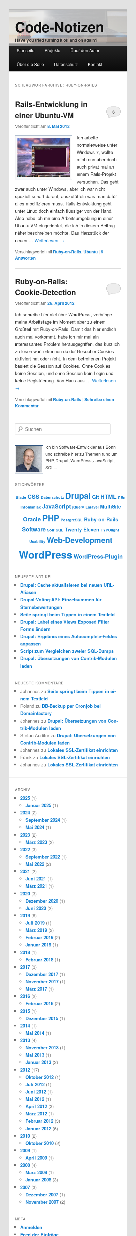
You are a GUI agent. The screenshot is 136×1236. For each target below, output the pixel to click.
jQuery (78, 507)
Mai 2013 (34, 1054)
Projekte (52, 50)
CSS (33, 497)
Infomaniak (31, 507)
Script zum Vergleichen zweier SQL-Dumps (67, 651)
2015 (25, 1011)
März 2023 (36, 842)
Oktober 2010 (39, 1143)
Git (95, 496)
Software (34, 529)
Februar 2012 (39, 1120)
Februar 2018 (39, 959)
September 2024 (42, 819)
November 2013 (42, 1047)
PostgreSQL (72, 519)
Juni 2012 (35, 1091)
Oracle (32, 519)
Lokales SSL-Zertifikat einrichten (82, 750)
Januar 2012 (38, 1128)
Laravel (92, 507)
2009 (25, 1150)
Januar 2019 (38, 944)
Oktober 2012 (39, 1077)
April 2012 (36, 1106)
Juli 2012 (35, 1084)
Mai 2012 (34, 1099)
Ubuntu (90, 252)
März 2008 (36, 1172)
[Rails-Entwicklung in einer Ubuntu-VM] (43, 157)
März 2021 (36, 886)
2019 (25, 915)
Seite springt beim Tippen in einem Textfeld (67, 614)
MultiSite (110, 506)
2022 (25, 849)
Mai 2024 (34, 827)
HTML (108, 497)
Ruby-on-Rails (67, 252)
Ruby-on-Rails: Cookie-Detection (45, 287)
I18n (122, 497)
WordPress (45, 554)
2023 (25, 834)
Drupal (78, 495)
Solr (50, 529)
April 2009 (36, 1157)
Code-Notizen (59, 26)
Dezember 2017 (41, 974)
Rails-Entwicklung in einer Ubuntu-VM (51, 109)
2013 (25, 1040)
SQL (59, 529)
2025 (25, 798)
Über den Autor (84, 50)
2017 (25, 966)
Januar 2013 (38, 1062)
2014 (25, 1025)
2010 (25, 1135)
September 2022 (42, 856)
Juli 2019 (35, 922)
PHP (50, 518)
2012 (25, 1069)
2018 (25, 952)
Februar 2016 (39, 1003)
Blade (21, 497)
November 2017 (42, 981)
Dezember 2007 (41, 1194)
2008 (25, 1165)
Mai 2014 (34, 1033)
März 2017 (36, 988)
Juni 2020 (35, 908)
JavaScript (56, 506)
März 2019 (36, 930)
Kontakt (95, 64)
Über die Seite (30, 64)
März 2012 (36, 1113)
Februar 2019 (39, 937)
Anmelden (31, 1227)
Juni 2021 (35, 878)
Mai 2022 (34, 864)
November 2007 (42, 1201)
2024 (25, 812)
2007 (25, 1187)
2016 (25, 996)
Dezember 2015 (41, 1018)
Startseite (26, 50)
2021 (25, 871)
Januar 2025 (38, 805)
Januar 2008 (38, 1179)
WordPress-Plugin (98, 556)
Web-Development (79, 539)
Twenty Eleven (82, 529)
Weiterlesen (49, 240)
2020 (25, 893)
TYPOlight (110, 529)
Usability (37, 541)
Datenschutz (66, 64)
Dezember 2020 (41, 900)
